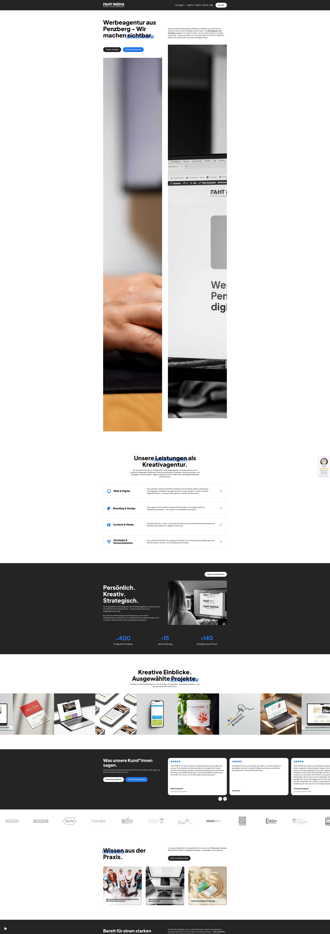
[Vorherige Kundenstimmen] (220, 799)
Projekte (198, 5)
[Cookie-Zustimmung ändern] (5, 928)
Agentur (190, 5)
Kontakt (221, 5)
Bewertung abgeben (113, 779)
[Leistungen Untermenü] (185, 5)
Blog (211, 5)
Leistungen (179, 5)
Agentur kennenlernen (215, 574)
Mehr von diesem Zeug (179, 858)
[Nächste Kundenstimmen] (225, 799)
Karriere (205, 5)
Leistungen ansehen (133, 50)
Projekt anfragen (112, 50)
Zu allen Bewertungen (136, 779)
